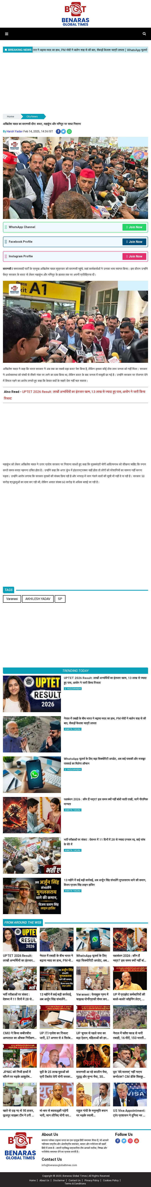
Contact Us (52, 1159)
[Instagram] (130, 1140)
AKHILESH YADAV (37, 599)
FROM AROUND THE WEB (23, 922)
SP (60, 599)
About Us (50, 1134)
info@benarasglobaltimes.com (59, 1165)
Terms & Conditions (75, 1183)
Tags (9, 590)
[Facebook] (117, 1140)
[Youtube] (136, 1140)
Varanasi (12, 599)
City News (32, 116)
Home (10, 116)
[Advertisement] (75, 83)
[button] (6, 34)
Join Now (135, 227)
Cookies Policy (111, 1180)
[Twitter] (124, 1140)
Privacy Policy (92, 1180)
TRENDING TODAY (75, 671)
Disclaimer (59, 1180)
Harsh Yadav (15, 131)
